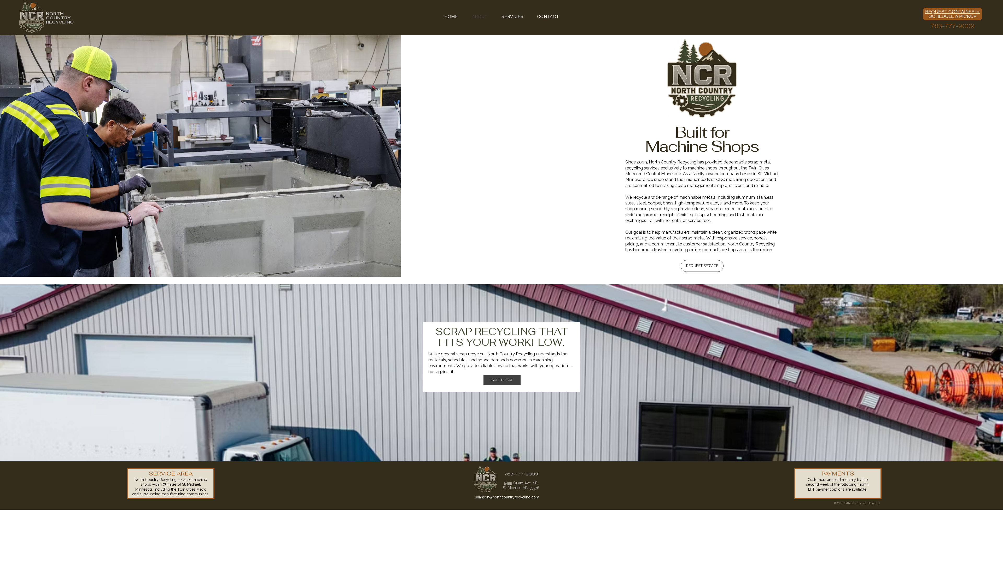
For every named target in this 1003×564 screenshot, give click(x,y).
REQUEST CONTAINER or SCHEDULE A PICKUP (952, 14)
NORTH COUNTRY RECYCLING (60, 18)
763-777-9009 (953, 26)
